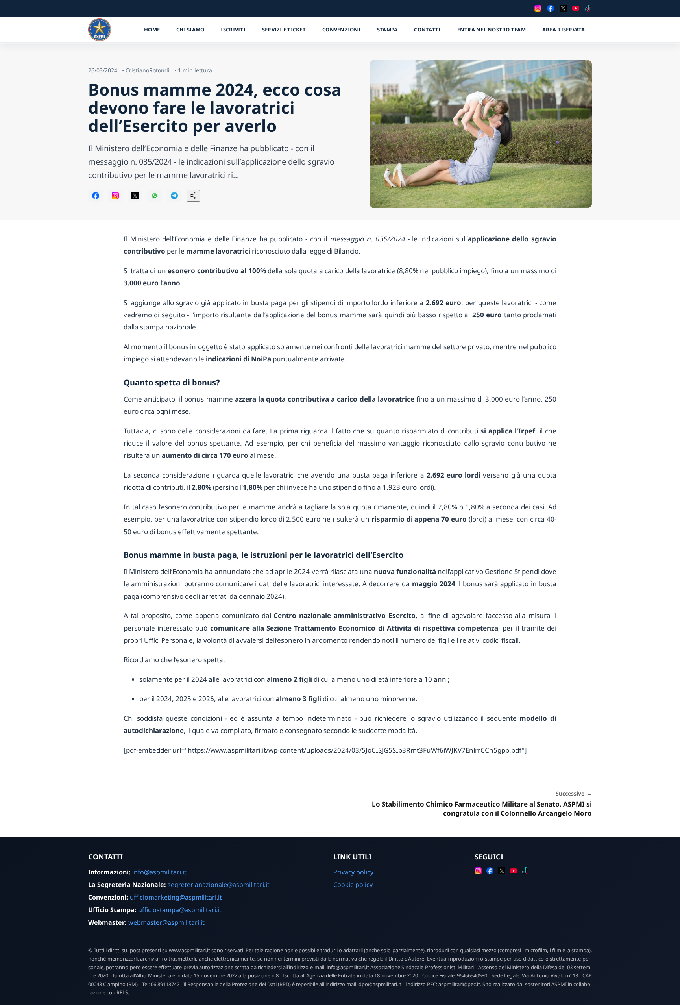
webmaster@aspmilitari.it (166, 922)
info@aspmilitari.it (159, 872)
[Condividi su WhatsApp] (154, 196)
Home (152, 29)
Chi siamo (190, 29)
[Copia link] (193, 196)
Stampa (387, 29)
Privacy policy (353, 872)
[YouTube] (575, 8)
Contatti (427, 29)
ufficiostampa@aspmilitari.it (180, 909)
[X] (563, 8)
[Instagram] (537, 8)
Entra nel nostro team (491, 29)
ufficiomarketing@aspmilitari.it (176, 897)
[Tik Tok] (588, 8)
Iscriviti (233, 29)
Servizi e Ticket (284, 29)
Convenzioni (341, 29)
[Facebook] (550, 8)
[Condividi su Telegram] (174, 196)
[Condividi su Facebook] (95, 196)
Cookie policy (353, 884)
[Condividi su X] (135, 196)
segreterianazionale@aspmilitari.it (219, 884)
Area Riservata (563, 29)
